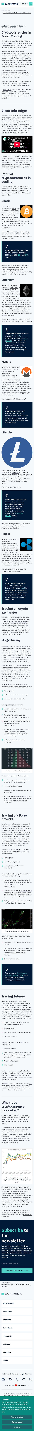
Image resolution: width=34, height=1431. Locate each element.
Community (7, 1336)
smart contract (6, 309)
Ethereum (5, 285)
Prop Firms (7, 1320)
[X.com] (17, 1379)
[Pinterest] (10, 1379)
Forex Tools (7, 1312)
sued (23, 588)
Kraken (23, 621)
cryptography (24, 47)
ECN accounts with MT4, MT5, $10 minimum (17, 13)
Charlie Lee (15, 472)
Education (7, 1352)
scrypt (19, 479)
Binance (26, 1012)
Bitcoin (5, 83)
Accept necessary (17, 1417)
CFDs (28, 830)
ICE (5, 1005)
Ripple (3, 539)
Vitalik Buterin (14, 287)
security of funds (9, 169)
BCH (19, 255)
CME (29, 1003)
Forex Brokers (8, 1303)
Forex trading (7, 89)
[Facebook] (24, 1379)
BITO (30, 1083)
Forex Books (7, 1328)
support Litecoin (24, 524)
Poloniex (17, 621)
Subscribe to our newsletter (17, 1271)
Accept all (17, 1427)
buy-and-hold (27, 1214)
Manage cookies (17, 1422)
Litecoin (4, 470)
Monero (4, 367)
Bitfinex (11, 621)
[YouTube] (3, 1379)
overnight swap (9, 866)
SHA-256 (27, 479)
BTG (26, 255)
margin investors (15, 670)
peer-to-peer (7, 58)
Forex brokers (6, 824)
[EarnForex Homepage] (11, 4)
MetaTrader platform (25, 890)
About (5, 1360)
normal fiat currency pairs (19, 828)
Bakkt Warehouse (7, 1009)
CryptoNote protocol (18, 384)
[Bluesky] (30, 1379)
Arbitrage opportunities (11, 740)
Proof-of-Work (17, 336)
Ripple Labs (9, 552)
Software (6, 1344)
